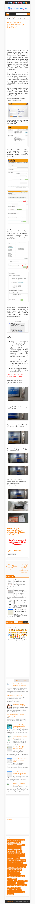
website (9, 885)
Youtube (21, 892)
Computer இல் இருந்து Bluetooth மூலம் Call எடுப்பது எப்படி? (20, 737)
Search (28, 14)
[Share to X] (12, 554)
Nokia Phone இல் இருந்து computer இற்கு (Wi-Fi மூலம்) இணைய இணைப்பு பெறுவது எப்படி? (20, 726)
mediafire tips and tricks (12, 858)
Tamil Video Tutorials (12, 876)
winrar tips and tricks (12, 892)
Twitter (21, 876)
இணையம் (9, 894)
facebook (9, 3)
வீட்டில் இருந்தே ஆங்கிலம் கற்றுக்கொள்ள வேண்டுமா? (19, 705)
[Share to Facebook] (13, 554)
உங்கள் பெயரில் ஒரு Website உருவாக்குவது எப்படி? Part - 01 (19, 784)
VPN (24, 880)
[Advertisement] (17, 40)
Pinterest (19, 3)
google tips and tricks (12, 853)
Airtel (8, 840)
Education (15, 551)
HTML (21, 853)
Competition (10, 844)
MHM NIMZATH (18, 550)
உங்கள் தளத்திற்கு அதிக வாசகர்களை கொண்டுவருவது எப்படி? (19, 685)
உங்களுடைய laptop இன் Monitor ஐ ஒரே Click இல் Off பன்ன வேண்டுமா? (20, 760)
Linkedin (16, 3)
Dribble (21, 3)
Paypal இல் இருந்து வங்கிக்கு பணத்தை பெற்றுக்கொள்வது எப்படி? (15, 715)
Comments (17, 680)
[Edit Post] (26, 556)
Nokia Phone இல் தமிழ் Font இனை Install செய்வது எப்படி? (20, 747)
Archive (25, 680)
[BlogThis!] (10, 554)
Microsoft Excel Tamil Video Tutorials (15, 860)
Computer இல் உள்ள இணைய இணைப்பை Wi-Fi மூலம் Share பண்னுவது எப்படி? (19, 773)
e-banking (11, 551)
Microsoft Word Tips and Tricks (14, 862)
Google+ (14, 3)
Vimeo (24, 3)
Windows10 (10, 889)
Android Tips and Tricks (18, 840)
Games (18, 851)
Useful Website (10, 878)
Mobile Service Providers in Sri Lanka (15, 865)
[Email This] (9, 554)
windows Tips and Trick (12, 887)
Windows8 (18, 889)
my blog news (10, 869)
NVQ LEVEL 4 (10, 874)
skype (18, 874)
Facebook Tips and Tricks (13, 849)
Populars (10, 680)
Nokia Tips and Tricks (12, 871)
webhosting (19, 883)
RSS (26, 3)
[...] (20, 588)
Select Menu (7, 14)
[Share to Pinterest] (15, 554)
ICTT (8, 856)
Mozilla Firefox (10, 867)
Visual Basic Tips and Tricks (13, 880)
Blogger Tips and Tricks (12, 842)
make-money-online (17, 856)
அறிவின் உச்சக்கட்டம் (17, 7)
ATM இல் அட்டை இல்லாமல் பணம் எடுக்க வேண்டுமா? (16, 24)
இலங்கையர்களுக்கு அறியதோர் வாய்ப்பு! (15, 695)
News (18, 869)
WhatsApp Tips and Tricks (19, 885)
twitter (11, 3)
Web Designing (10, 883)
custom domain (19, 844)
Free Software (10, 851)
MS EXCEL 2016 (20, 867)
